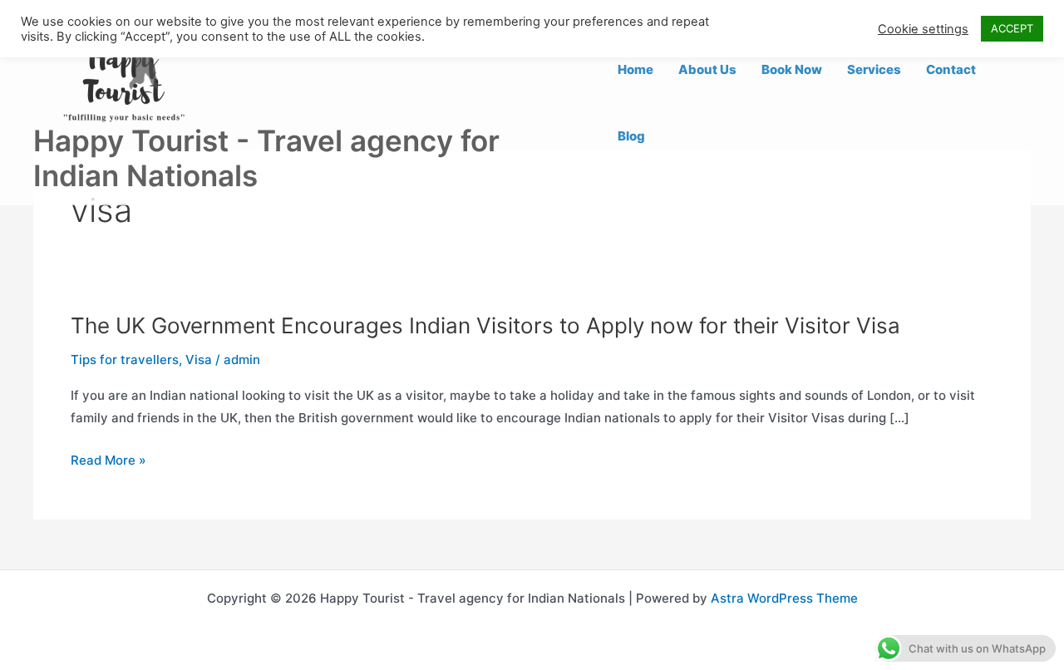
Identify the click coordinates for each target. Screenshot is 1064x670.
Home (635, 69)
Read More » (108, 460)
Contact (951, 69)
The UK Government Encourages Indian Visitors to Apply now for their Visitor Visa (485, 325)
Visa (198, 359)
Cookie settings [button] (923, 29)
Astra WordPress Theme (784, 598)
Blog (631, 136)
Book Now (791, 69)
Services (874, 69)
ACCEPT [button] (1012, 28)
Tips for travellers (125, 359)
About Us (707, 69)
